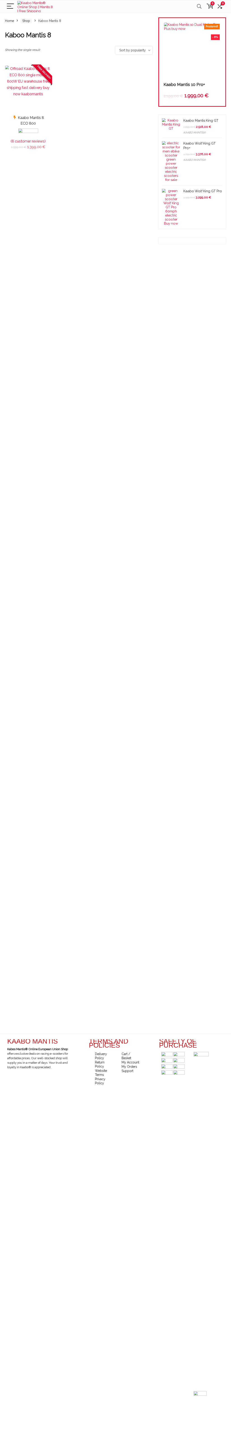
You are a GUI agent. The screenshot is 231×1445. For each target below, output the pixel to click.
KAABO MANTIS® (194, 132)
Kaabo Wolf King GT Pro (202, 191)
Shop (26, 21)
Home (9, 21)
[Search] (199, 6)
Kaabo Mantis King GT (200, 121)
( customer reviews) (28, 141)
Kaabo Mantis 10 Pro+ (184, 84)
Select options (28, 151)
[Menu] (10, 6)
